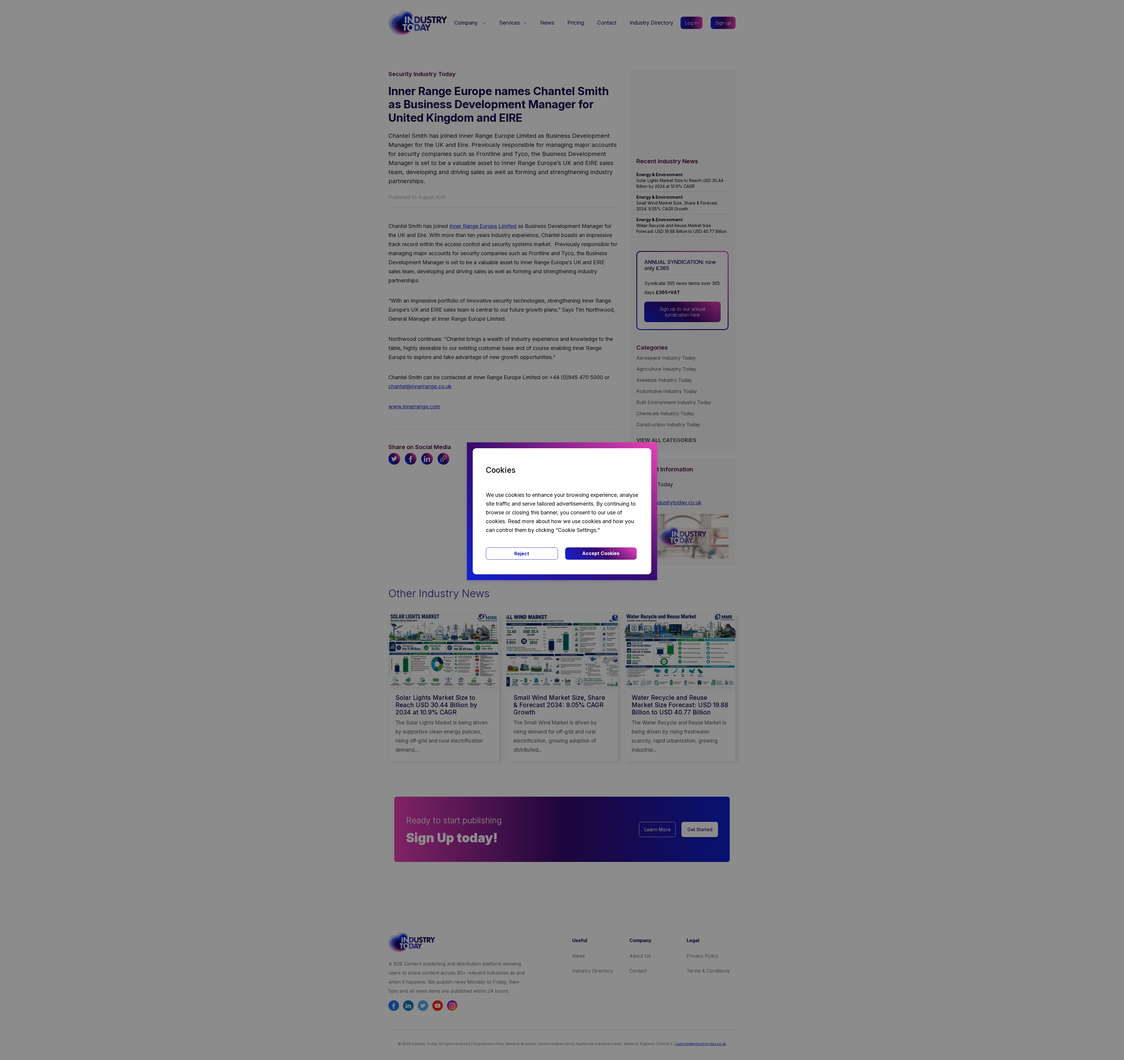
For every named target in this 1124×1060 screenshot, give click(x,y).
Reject (521, 553)
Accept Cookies (600, 553)
